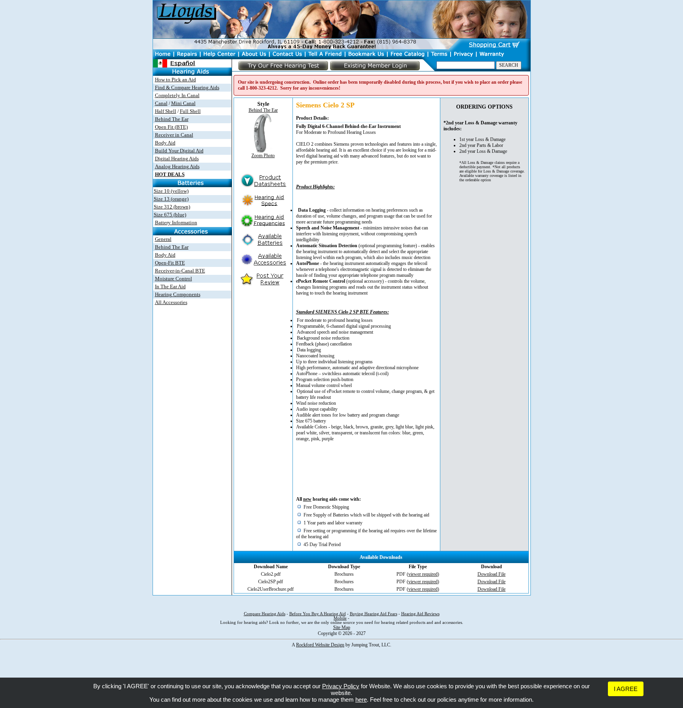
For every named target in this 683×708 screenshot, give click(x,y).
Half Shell (165, 111)
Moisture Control (173, 279)
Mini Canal (183, 103)
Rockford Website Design (320, 645)
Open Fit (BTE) (171, 127)
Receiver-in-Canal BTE (180, 271)
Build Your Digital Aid (179, 151)
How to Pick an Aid (175, 80)
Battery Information (176, 222)
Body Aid (165, 143)
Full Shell (190, 111)
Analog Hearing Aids (177, 166)
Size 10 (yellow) (171, 191)
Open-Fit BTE (170, 263)
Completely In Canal (177, 95)
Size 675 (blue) (170, 215)
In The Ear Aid (170, 286)
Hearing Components (177, 294)
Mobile (340, 618)
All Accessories (171, 302)
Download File (491, 574)
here (361, 699)
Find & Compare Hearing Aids (187, 87)
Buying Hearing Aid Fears (373, 614)
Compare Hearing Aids (264, 614)
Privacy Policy (340, 686)
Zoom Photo (263, 155)
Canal (161, 103)
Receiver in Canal (174, 135)
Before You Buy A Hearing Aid (317, 614)
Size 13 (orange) (171, 199)
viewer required (423, 574)
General (163, 239)
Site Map (341, 627)
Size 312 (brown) (172, 207)
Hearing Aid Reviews (420, 614)
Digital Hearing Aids (177, 159)
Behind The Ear (172, 119)
